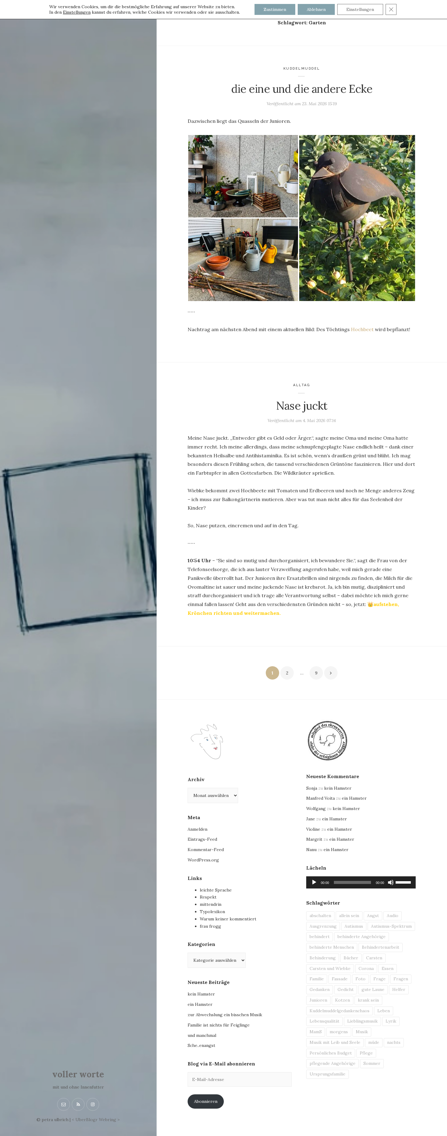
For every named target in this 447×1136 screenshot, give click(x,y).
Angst (373, 915)
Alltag (301, 385)
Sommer (371, 1063)
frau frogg (210, 926)
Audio (392, 915)
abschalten (320, 915)
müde (373, 1042)
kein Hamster (201, 994)
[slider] (404, 881)
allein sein (349, 915)
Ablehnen (316, 9)
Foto (360, 979)
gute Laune (373, 989)
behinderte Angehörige (362, 936)
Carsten (374, 958)
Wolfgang (316, 808)
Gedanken (320, 989)
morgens (339, 1031)
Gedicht (346, 989)
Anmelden (197, 829)
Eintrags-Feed (202, 839)
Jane (310, 819)
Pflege (366, 1053)
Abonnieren (205, 1101)
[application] (361, 882)
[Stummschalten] (391, 882)
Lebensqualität (324, 1021)
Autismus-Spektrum (391, 926)
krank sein (368, 1000)
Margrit (314, 839)
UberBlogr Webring (95, 1119)
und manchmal (202, 1035)
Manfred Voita (320, 798)
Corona (366, 968)
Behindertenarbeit (380, 947)
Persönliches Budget (331, 1053)
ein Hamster (200, 1004)
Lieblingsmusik (362, 1021)
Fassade (340, 979)
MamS (316, 1031)
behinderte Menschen (332, 947)
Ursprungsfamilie (327, 1074)
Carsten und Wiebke (330, 968)
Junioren (318, 1000)
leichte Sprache (216, 890)
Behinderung (323, 958)
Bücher (351, 958)
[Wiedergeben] (314, 882)
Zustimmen (275, 9)
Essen (387, 968)
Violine (313, 829)
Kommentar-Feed (206, 849)
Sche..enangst (201, 1045)
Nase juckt (301, 406)
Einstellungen (77, 12)
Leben (383, 1010)
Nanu (311, 849)
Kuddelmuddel (301, 69)
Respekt (208, 897)
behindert (320, 936)
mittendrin (210, 904)
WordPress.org (203, 860)
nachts (393, 1042)
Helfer (398, 989)
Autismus (354, 926)
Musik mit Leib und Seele (335, 1042)
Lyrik (391, 1021)
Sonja (311, 788)
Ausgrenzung (323, 926)
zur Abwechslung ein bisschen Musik (225, 1014)
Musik (362, 1031)
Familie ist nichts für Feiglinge (219, 1025)
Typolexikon (212, 911)
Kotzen (342, 1000)
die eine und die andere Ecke (301, 89)
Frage (379, 979)
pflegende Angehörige (332, 1063)
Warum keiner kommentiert (228, 919)
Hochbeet (362, 329)
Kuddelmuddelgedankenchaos (339, 1010)
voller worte (78, 1074)
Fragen (400, 979)
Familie (317, 979)
